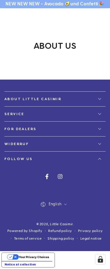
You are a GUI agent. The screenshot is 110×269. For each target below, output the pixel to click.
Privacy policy (90, 231)
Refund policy (60, 231)
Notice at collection (20, 264)
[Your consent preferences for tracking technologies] (100, 259)
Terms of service (28, 238)
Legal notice (91, 238)
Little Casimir (61, 224)
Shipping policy (61, 238)
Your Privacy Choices (34, 257)
